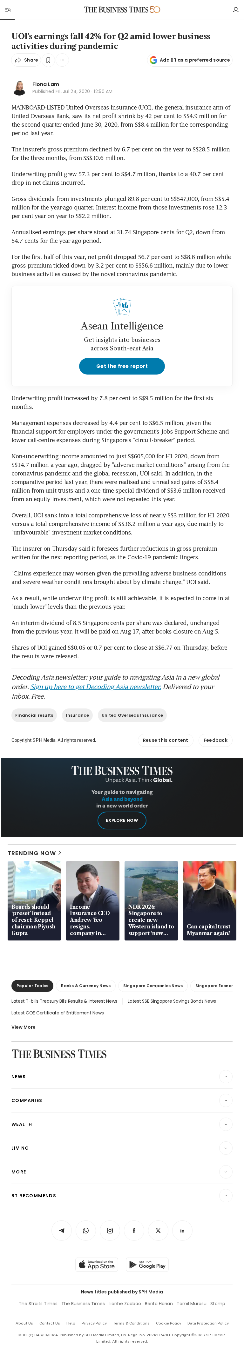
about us (24, 1323)
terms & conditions (131, 1323)
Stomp (217, 1303)
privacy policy (94, 1323)
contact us (49, 1323)
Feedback (215, 740)
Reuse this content (165, 740)
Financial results (34, 715)
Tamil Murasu (192, 1303)
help (70, 1323)
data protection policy (208, 1323)
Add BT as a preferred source (195, 60)
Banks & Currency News (86, 985)
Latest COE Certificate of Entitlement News (57, 1013)
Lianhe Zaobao (125, 1303)
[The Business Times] (116, 9)
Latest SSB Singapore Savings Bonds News (172, 1001)
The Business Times (83, 1303)
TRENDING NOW (32, 853)
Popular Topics (32, 985)
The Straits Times (38, 1303)
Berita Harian (159, 1303)
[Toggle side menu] (8, 9)
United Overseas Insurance (132, 715)
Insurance (77, 715)
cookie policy (168, 1323)
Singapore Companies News (153, 985)
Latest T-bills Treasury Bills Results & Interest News (64, 1001)
